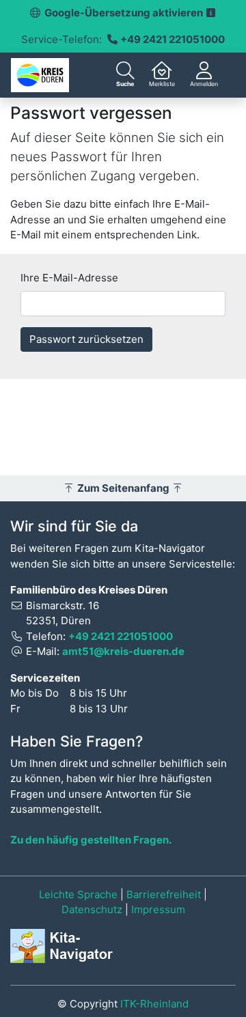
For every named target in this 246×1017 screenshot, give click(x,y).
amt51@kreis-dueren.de (123, 651)
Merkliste (162, 83)
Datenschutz (92, 909)
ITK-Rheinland (154, 1003)
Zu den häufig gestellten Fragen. (91, 839)
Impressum (158, 909)
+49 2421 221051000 (172, 39)
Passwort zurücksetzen (86, 339)
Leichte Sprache (78, 894)
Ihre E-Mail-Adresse (69, 277)
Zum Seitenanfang (123, 488)
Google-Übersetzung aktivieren (124, 12)
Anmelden (204, 83)
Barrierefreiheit (163, 894)
